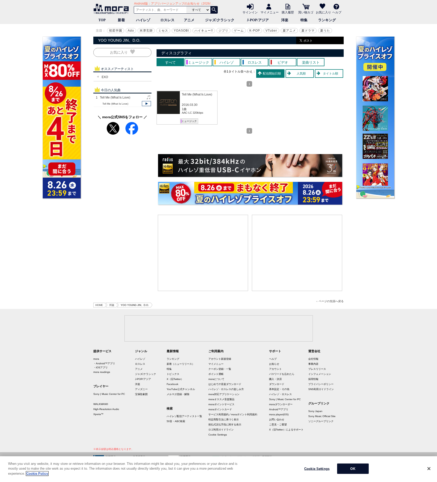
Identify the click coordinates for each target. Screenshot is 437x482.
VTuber (271, 30)
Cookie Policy (37, 473)
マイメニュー (269, 12)
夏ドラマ (308, 30)
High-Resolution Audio (106, 409)
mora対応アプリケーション (223, 394)
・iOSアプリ (100, 367)
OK (352, 469)
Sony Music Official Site (322, 416)
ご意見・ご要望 (278, 424)
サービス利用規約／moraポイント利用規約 (232, 414)
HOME (99, 305)
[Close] (428, 468)
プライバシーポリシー (321, 384)
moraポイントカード (220, 409)
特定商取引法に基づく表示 (223, 419)
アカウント (275, 369)
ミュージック (189, 121)
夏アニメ (289, 30)
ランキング (327, 20)
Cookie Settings (217, 434)
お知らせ (274, 364)
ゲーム (239, 30)
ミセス (163, 30)
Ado (131, 30)
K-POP (254, 30)
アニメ (189, 20)
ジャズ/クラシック (219, 20)
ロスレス (167, 20)
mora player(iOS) (279, 414)
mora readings (101, 372)
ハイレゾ (143, 20)
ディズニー (141, 389)
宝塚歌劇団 (141, 394)
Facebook (172, 384)
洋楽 (284, 20)
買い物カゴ (305, 12)
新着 (121, 20)
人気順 (301, 73)
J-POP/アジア (258, 20)
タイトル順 (330, 73)
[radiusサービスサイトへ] (250, 165)
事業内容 (313, 364)
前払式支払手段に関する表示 (224, 424)
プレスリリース (317, 369)
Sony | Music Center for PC (109, 394)
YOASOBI (181, 30)
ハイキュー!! (203, 30)
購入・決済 (275, 379)
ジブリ (223, 30)
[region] (218, 469)
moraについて (216, 379)
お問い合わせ (276, 419)
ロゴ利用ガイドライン (221, 429)
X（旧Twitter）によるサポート (286, 429)
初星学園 (115, 30)
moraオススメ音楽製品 (221, 399)
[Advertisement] (203, 253)
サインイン (250, 12)
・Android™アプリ (104, 363)
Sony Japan (315, 411)
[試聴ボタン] (146, 103)
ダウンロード (276, 384)
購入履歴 (288, 12)
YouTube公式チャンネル (181, 389)
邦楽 (111, 305)
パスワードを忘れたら (281, 374)
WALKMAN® (100, 404)
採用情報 (313, 379)
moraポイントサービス (221, 404)
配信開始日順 (272, 73)
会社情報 (313, 358)
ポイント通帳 (216, 374)
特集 (304, 20)
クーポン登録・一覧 (219, 369)
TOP (102, 20)
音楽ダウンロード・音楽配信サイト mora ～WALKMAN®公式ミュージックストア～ (112, 9)
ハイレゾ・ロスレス (280, 394)
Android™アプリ (278, 409)
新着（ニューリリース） (180, 364)
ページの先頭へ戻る (331, 301)
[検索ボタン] (213, 9)
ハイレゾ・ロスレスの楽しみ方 (226, 389)
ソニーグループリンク (321, 421)
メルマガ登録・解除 (178, 394)
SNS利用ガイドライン (321, 389)
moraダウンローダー (281, 404)
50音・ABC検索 (176, 421)
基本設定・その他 (279, 389)
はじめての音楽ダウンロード (224, 384)
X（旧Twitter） (175, 379)
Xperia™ (98, 414)
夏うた (325, 30)
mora (96, 358)
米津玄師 (146, 30)
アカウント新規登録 (219, 358)
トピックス (173, 374)
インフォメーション (319, 374)
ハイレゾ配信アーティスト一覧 (184, 416)
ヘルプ (336, 12)
